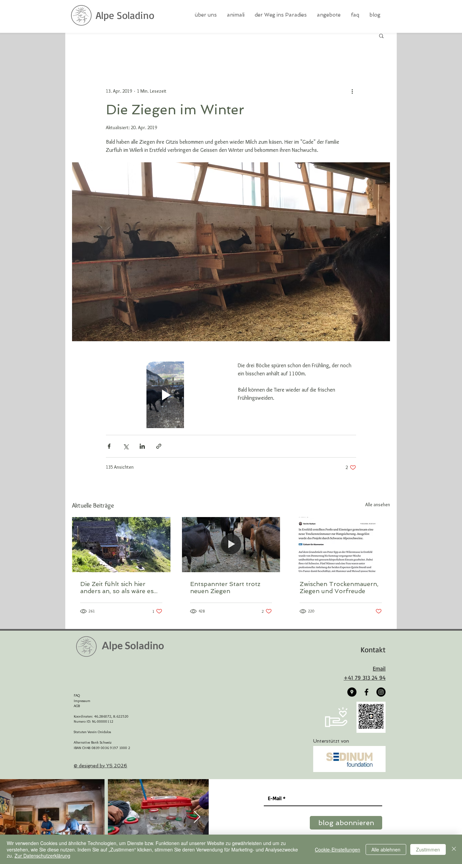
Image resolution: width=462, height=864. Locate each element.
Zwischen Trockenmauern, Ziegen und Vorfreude (339, 587)
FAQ (77, 695)
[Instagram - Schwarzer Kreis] (381, 692)
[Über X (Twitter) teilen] (125, 446)
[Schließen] (454, 849)
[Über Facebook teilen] (109, 446)
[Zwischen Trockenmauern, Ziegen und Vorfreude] (341, 544)
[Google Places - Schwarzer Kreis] (351, 692)
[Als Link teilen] (159, 446)
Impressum (82, 700)
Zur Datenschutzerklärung (42, 855)
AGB (77, 705)
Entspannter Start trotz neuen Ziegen (225, 587)
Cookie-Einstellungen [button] (337, 849)
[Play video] (165, 394)
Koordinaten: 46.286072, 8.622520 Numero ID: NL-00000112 (101, 719)
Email (379, 668)
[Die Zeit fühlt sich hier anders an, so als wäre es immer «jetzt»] (121, 544)
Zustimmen (428, 849)
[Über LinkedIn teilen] (142, 446)
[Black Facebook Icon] (366, 692)
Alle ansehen (377, 504)
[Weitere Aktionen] (352, 91)
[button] (381, 35)
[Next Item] (197, 817)
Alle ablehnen (385, 849)
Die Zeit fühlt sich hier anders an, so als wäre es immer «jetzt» (117, 587)
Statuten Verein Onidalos (92, 731)
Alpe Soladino (125, 15)
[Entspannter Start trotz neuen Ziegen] (231, 545)
